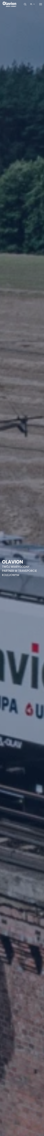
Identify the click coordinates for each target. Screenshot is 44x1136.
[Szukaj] (25, 4)
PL (31, 4)
